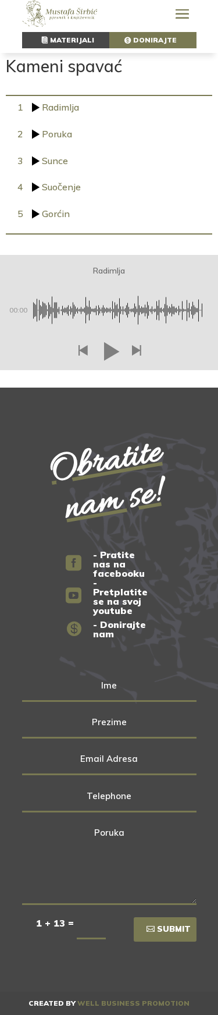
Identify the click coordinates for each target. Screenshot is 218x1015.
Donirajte (155, 40)
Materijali (72, 40)
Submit (174, 929)
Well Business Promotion (133, 1003)
